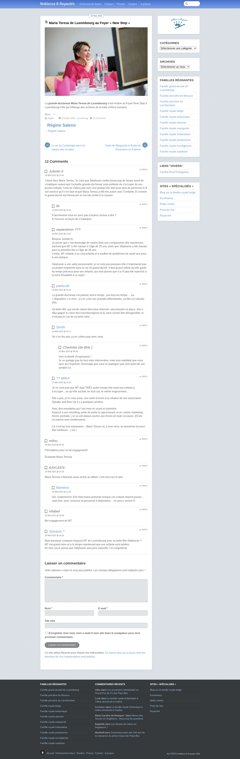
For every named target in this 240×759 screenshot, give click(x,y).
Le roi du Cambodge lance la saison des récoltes (66, 147)
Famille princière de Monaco (176, 95)
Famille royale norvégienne (176, 145)
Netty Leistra (167, 204)
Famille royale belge (172, 111)
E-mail (103, 608)
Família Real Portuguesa (174, 172)
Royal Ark (165, 215)
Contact (108, 4)
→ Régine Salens (55, 131)
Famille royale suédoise (174, 151)
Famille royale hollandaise (175, 134)
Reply (145, 169)
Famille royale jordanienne (175, 140)
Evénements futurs (90, 4)
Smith (60, 327)
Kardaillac (100, 707)
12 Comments (99, 118)
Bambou (62, 487)
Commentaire (54, 577)
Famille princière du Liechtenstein (57, 700)
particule (63, 286)
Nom (48, 608)
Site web (50, 620)
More (48, 114)
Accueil (50, 753)
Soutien (132, 4)
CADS (173, 753)
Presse (121, 4)
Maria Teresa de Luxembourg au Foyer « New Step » (89, 23)
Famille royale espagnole (174, 128)
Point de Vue (167, 209)
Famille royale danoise (173, 122)
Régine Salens (61, 125)
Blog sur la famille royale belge (178, 192)
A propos (145, 4)
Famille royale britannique (175, 117)
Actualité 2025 (68, 118)
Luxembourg (82, 118)
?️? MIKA (63, 378)
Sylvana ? (56, 531)
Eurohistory (166, 198)
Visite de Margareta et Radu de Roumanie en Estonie (125, 147)
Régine (51, 118)
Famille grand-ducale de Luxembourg (59, 689)
